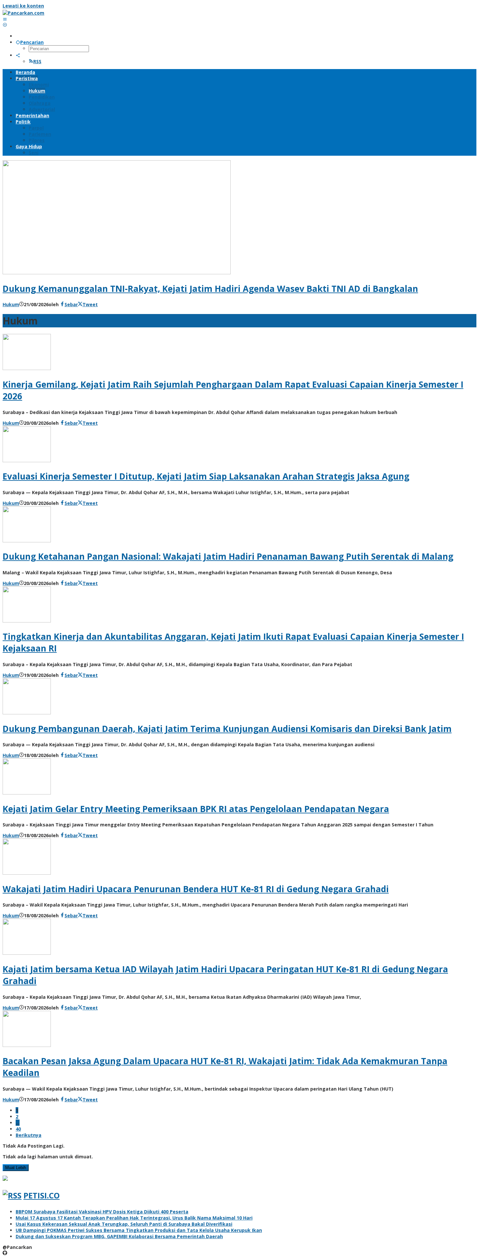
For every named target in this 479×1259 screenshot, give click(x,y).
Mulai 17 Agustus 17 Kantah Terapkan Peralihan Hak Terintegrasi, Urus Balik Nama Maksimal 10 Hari (134, 1218)
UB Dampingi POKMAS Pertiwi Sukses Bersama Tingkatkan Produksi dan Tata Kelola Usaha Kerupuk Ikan (139, 1230)
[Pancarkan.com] (23, 13)
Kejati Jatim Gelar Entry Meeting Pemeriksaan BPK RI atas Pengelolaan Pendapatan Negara (196, 809)
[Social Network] (18, 55)
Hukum (11, 304)
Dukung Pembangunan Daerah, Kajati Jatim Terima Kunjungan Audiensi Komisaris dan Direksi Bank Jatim (227, 729)
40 (18, 1129)
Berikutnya (28, 1135)
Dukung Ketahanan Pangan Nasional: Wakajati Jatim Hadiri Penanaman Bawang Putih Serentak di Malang (228, 556)
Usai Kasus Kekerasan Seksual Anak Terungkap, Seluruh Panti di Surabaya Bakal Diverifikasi (124, 1224)
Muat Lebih (15, 1167)
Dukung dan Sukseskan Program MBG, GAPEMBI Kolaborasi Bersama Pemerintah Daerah (119, 1236)
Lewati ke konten (23, 6)
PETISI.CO (41, 1195)
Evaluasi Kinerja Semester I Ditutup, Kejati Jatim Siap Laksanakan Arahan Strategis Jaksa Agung (206, 476)
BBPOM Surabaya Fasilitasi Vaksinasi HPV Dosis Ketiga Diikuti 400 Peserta (102, 1212)
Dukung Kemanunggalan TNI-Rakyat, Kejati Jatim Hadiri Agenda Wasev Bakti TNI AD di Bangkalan (210, 288)
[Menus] (5, 19)
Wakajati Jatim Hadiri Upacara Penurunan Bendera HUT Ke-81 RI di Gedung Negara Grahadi (196, 889)
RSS (37, 61)
